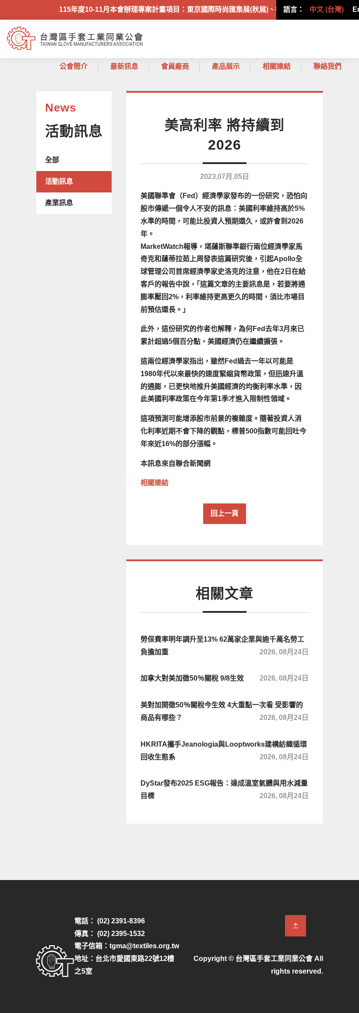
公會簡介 (74, 66)
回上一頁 (225, 513)
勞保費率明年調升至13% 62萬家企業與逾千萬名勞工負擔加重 (225, 646)
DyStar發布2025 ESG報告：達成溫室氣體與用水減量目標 (225, 789)
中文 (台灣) (327, 9)
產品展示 (226, 66)
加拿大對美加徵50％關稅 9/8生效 (225, 678)
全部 (52, 160)
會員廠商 (175, 66)
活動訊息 (59, 181)
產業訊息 (59, 202)
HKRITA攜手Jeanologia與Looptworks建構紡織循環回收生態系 (225, 751)
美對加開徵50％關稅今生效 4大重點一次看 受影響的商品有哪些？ (225, 711)
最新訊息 (124, 66)
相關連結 (277, 66)
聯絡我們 (327, 66)
